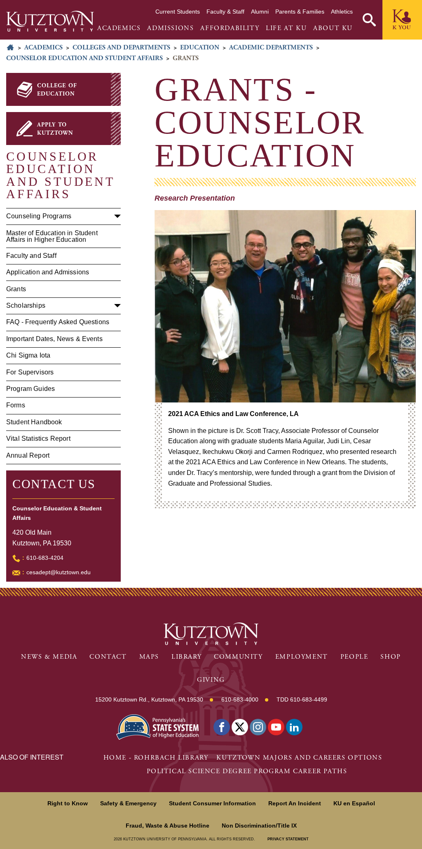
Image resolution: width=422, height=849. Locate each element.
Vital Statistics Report (38, 438)
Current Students (177, 11)
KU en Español (354, 803)
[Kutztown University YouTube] (276, 727)
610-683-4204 (44, 557)
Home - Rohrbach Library (156, 757)
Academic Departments (271, 47)
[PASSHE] (157, 726)
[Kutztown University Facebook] (221, 727)
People (354, 657)
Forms (15, 405)
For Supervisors (30, 372)
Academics (43, 47)
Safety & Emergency (128, 803)
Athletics (342, 11)
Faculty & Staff (225, 11)
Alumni (260, 11)
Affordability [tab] (229, 28)
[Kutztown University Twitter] (240, 727)
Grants (16, 288)
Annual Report (27, 455)
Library (186, 657)
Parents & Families (299, 11)
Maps (149, 657)
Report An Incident (294, 803)
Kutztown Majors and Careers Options (299, 757)
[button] (369, 20)
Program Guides (30, 388)
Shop (390, 657)
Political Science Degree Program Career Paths (247, 771)
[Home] (50, 21)
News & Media (49, 657)
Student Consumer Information (212, 803)
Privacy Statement (288, 839)
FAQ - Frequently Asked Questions (57, 321)
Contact (108, 657)
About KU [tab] (333, 28)
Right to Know (67, 803)
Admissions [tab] (170, 28)
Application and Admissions (47, 272)
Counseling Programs (38, 216)
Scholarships (25, 305)
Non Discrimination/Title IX (259, 825)
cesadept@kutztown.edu (58, 572)
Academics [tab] (119, 28)
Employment (301, 657)
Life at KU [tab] (286, 28)
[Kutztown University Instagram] (258, 727)
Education (199, 47)
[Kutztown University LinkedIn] (294, 727)
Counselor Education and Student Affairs (84, 58)
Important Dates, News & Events (54, 338)
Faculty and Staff (31, 255)
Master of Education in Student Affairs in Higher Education (52, 236)
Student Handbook (34, 422)
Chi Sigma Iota (28, 355)
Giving (211, 680)
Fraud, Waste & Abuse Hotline (167, 825)
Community (238, 657)
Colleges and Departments (121, 47)
